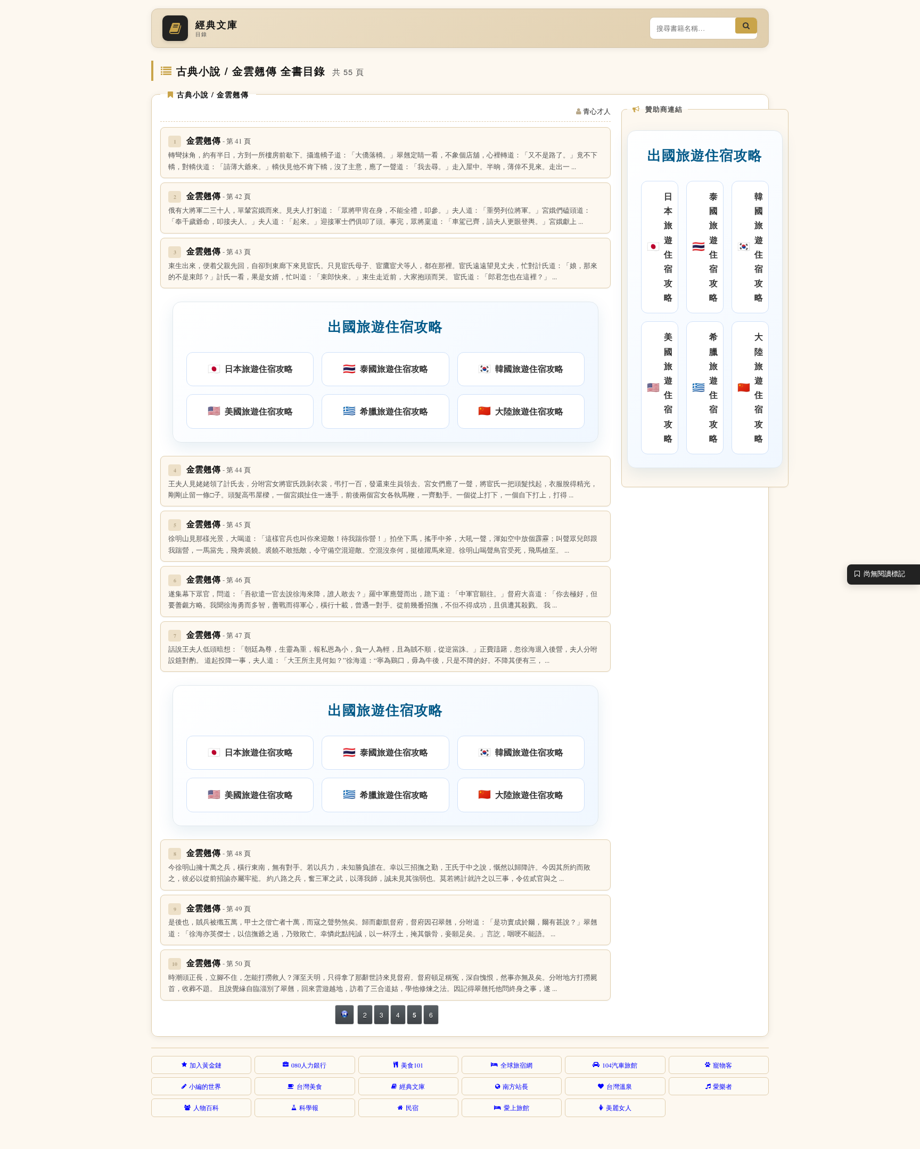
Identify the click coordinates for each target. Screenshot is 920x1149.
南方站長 (515, 1086)
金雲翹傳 (218, 140)
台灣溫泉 (619, 1086)
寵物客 (722, 1065)
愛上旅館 (516, 1107)
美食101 (412, 1065)
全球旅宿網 (516, 1065)
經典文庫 (412, 1086)
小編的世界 (205, 1086)
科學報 (308, 1107)
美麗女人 (618, 1107)
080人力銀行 (308, 1065)
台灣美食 (309, 1086)
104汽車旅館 (619, 1065)
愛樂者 (722, 1086)
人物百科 (206, 1107)
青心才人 (597, 111)
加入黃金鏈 (205, 1065)
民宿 (412, 1107)
